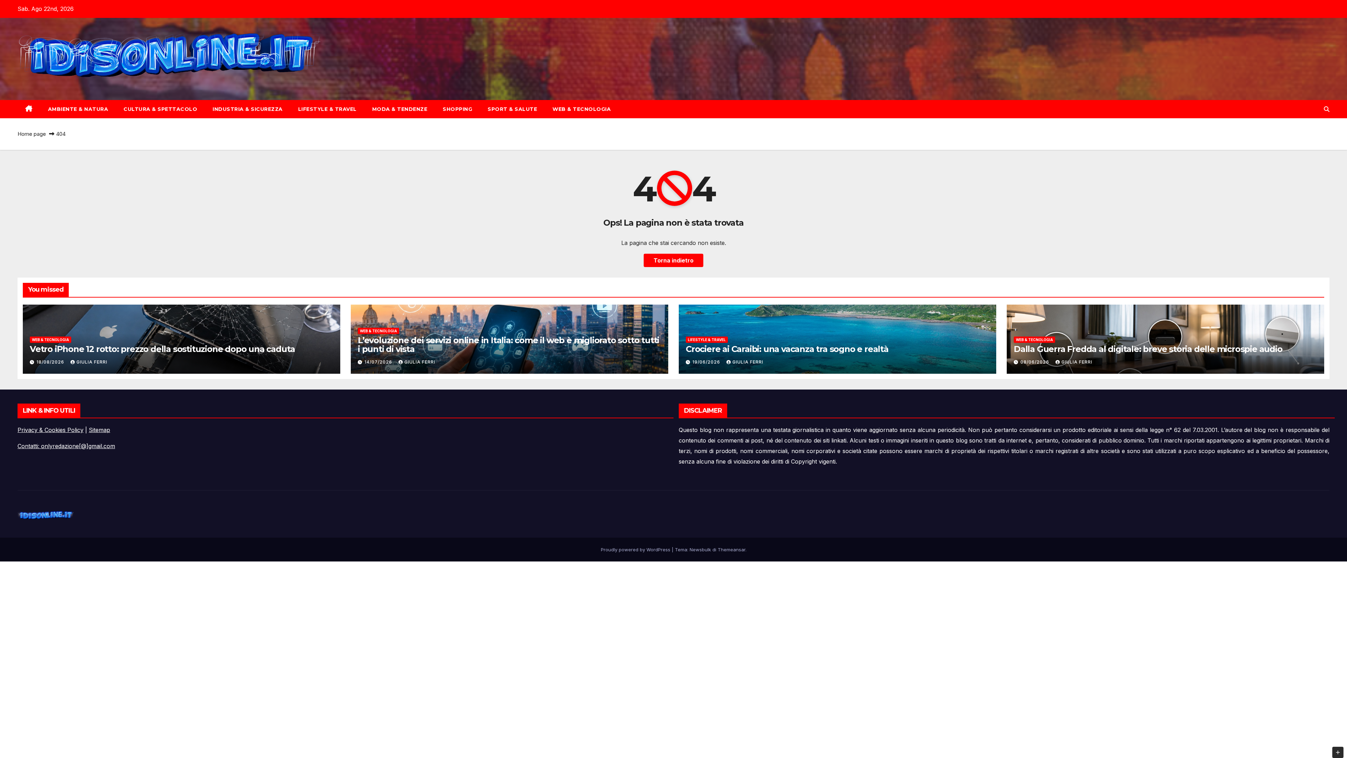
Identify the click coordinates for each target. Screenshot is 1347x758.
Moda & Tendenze (400, 109)
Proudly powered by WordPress (636, 549)
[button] (1326, 109)
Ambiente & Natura (78, 109)
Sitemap (99, 429)
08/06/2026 (1035, 362)
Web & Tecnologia (581, 109)
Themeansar (731, 549)
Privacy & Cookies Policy (50, 429)
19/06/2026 (707, 362)
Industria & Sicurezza (248, 109)
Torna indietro (673, 260)
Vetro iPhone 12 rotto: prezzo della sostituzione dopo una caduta (162, 349)
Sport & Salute (512, 109)
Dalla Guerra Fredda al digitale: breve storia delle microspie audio (1148, 349)
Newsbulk (700, 549)
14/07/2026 (379, 362)
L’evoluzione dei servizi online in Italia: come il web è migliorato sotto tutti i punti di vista (508, 344)
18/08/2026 (51, 362)
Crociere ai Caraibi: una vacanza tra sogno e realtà (787, 349)
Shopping (457, 109)
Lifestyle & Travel (327, 109)
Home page (32, 134)
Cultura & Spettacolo (160, 109)
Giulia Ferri (91, 362)
